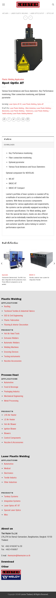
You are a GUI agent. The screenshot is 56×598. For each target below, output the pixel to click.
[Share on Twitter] (14, 119)
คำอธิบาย (7, 139)
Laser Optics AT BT (37, 13)
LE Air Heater (9, 419)
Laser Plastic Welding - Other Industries (23, 108)
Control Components (12, 438)
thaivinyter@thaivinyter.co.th (19, 555)
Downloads (9, 145)
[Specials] (14, 259)
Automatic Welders (12, 342)
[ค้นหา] (53, 4)
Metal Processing (11, 401)
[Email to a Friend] (18, 119)
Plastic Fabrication (11, 320)
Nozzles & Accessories (13, 442)
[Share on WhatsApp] (4, 119)
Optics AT (50, 13)
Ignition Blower (10, 428)
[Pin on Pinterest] (23, 119)
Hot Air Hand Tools (11, 333)
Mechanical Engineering (13, 396)
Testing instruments (12, 356)
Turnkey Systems (11, 496)
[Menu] (3, 4)
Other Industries (10, 482)
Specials (5, 275)
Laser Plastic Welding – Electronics (21, 111)
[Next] (54, 268)
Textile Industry (10, 477)
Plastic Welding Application (13, 79)
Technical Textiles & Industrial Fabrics (19, 311)
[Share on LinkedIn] (28, 119)
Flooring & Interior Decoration (16, 324)
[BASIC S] (41, 259)
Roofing (7, 306)
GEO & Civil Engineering (13, 315)
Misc (6, 514)
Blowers (7, 433)
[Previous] (2, 268)
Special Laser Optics (12, 510)
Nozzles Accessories (12, 361)
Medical (7, 468)
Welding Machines (11, 347)
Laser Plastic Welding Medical (23, 113)
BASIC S (32, 275)
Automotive (8, 382)
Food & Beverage (11, 387)
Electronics (8, 473)
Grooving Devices (11, 352)
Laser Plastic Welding (19, 13)
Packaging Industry (12, 391)
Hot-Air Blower (10, 424)
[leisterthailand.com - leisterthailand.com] (28, 4)
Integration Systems (12, 501)
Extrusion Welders (11, 338)
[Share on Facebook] (9, 119)
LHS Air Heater (10, 415)
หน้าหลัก (5, 13)
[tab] (28, 139)
